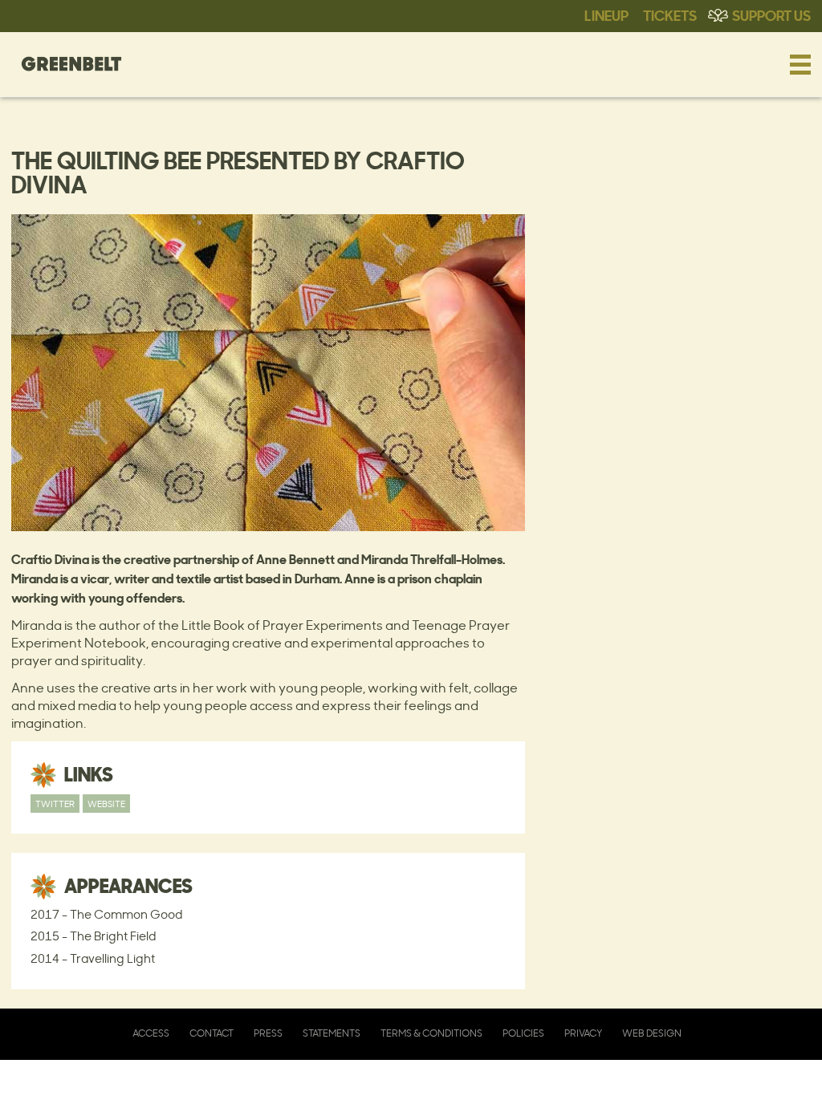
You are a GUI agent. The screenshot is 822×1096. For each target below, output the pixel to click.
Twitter (55, 804)
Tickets (670, 14)
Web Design (652, 1033)
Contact (211, 1033)
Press (268, 1033)
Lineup (606, 14)
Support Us (771, 14)
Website (106, 804)
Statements (331, 1033)
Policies (523, 1033)
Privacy (583, 1033)
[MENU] (800, 64)
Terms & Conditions (431, 1033)
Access (150, 1033)
